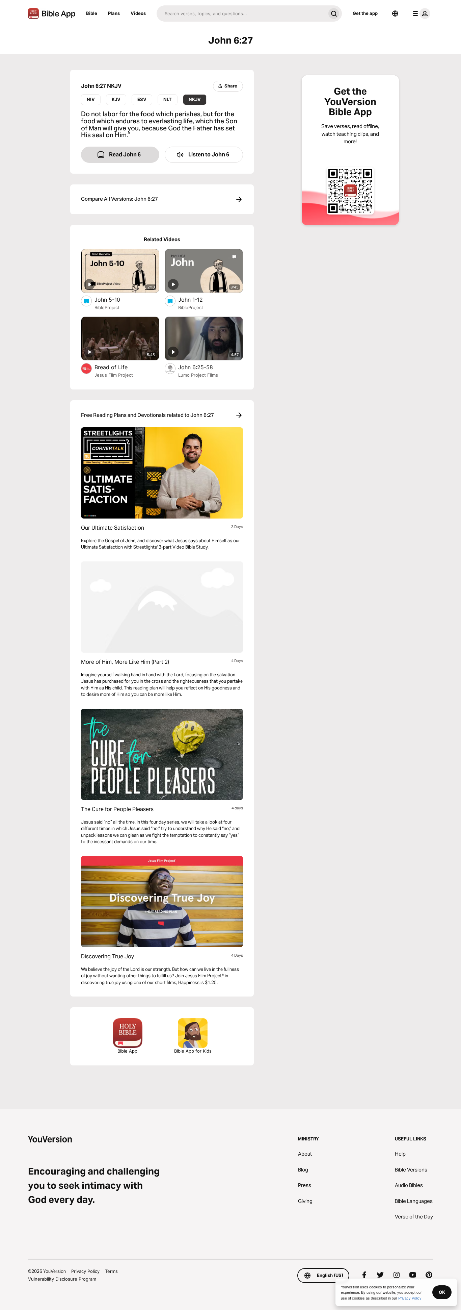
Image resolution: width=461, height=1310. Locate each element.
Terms (111, 1271)
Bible (91, 13)
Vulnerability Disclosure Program (62, 1279)
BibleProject (106, 307)
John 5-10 (113, 299)
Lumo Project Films (198, 375)
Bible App (127, 1051)
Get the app (365, 13)
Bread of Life (118, 367)
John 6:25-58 (202, 367)
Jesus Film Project (113, 375)
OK (442, 1292)
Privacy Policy (85, 1271)
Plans (114, 13)
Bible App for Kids (193, 1051)
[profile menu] (420, 13)
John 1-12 (197, 299)
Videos (138, 13)
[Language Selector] (395, 13)
